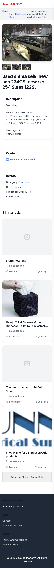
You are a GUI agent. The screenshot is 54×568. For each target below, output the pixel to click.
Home (5, 11)
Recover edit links (12, 525)
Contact (6, 520)
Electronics (20, 14)
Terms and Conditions (14, 539)
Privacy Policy (10, 544)
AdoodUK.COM (12, 4)
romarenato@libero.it (23, 159)
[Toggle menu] (49, 4)
